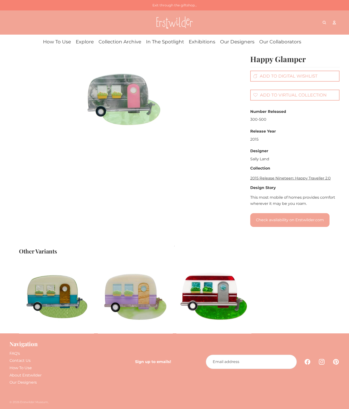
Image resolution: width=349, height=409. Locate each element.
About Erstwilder (25, 375)
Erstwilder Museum (34, 402)
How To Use (20, 368)
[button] (288, 95)
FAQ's (14, 353)
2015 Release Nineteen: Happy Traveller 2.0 (290, 178)
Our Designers (23, 382)
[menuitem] (57, 42)
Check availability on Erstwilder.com (290, 220)
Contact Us (20, 360)
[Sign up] (290, 362)
